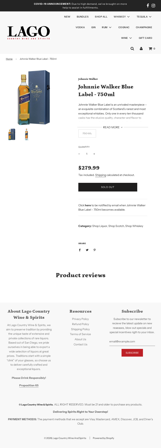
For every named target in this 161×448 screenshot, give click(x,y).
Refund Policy (80, 324)
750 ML (87, 133)
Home (9, 58)
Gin (93, 27)
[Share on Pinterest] (94, 249)
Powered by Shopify (103, 438)
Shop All (101, 16)
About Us (80, 339)
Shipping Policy (80, 329)
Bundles (83, 16)
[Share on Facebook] (80, 249)
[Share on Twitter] (87, 249)
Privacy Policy (80, 319)
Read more (111, 127)
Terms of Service (80, 334)
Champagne (144, 27)
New (67, 16)
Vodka (80, 27)
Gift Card (145, 37)
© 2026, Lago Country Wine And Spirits (65, 438)
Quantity (84, 147)
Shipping (100, 175)
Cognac (124, 27)
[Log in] (141, 48)
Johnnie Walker (88, 79)
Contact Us (80, 344)
